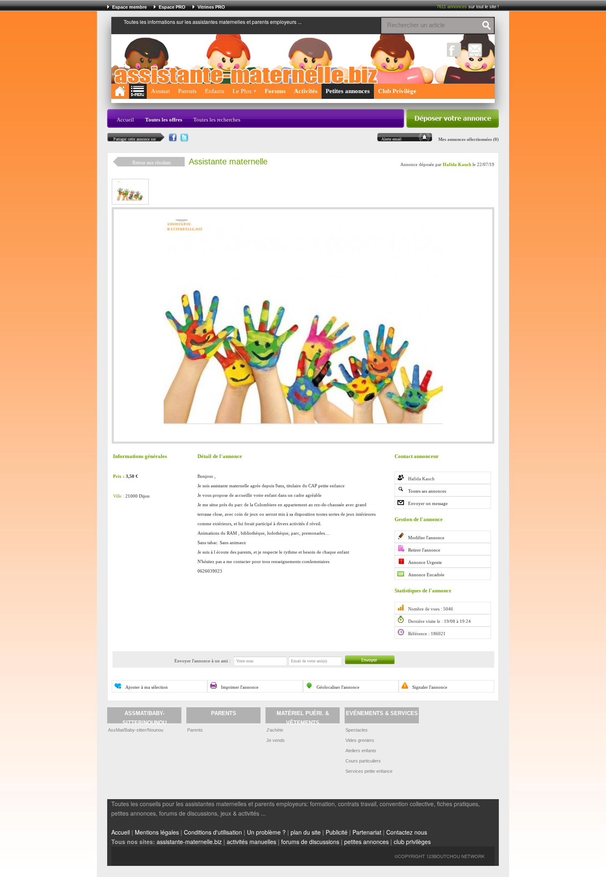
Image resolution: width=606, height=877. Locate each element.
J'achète (274, 729)
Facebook (454, 49)
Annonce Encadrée (426, 574)
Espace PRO (172, 7)
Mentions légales (157, 832)
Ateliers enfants (360, 750)
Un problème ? (266, 832)
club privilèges (412, 841)
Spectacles (356, 729)
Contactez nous (406, 832)
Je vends (275, 740)
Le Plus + (244, 91)
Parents (187, 91)
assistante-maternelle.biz (189, 841)
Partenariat (366, 832)
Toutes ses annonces (427, 491)
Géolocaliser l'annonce (338, 687)
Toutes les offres (163, 120)
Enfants (214, 91)
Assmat (160, 91)
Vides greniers (359, 740)
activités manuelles (251, 841)
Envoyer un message (428, 503)
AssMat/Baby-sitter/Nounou (135, 729)
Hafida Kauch (457, 164)
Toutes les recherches (216, 120)
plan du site (306, 832)
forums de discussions (310, 841)
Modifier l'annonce (426, 537)
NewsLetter (475, 49)
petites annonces (366, 841)
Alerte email (391, 139)
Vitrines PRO (211, 7)
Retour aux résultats (151, 163)
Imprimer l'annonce (239, 687)
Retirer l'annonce (424, 549)
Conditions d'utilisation (213, 832)
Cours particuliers (363, 760)
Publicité (337, 832)
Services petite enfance (368, 771)
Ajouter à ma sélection (146, 687)
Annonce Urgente (425, 562)
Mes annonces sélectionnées (465, 139)
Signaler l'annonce (429, 687)
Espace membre (129, 7)
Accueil (125, 120)
